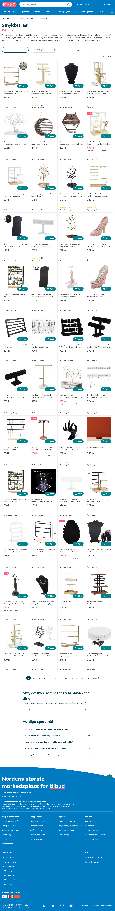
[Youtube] (62, 905)
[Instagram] (53, 905)
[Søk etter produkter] (68, 4)
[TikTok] (44, 905)
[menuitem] (8, 11)
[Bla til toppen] (109, 777)
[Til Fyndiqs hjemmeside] (9, 4)
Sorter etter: (86, 50)
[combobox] (45, 4)
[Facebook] (71, 905)
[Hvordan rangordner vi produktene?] (78, 50)
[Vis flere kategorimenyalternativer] (112, 11)
